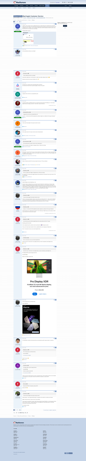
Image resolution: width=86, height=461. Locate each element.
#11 (55, 150)
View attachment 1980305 (27, 355)
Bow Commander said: (26, 141)
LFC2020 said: (25, 237)
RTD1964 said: (25, 170)
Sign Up (65, 25)
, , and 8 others (29, 155)
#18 (55, 235)
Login (65, 27)
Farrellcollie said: (25, 195)
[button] (21, 5)
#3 (55, 71)
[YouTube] (68, 2)
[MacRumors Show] (62, 2)
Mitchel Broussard (16, 437)
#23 (55, 363)
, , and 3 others (32, 164)
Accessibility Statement (21, 452)
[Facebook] (64, 2)
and (26, 146)
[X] (67, 2)
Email (14, 432)
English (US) (70, 453)
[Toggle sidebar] (72, 8)
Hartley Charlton (16, 440)
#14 (55, 180)
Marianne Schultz (45, 440)
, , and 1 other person (31, 45)
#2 (55, 49)
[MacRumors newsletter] (72, 2)
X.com (16, 432)
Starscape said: (25, 73)
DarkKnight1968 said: (26, 112)
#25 (55, 391)
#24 (55, 381)
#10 (55, 139)
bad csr (25, 17)
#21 (55, 338)
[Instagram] (65, 2)
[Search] (70, 8)
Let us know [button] (57, 2)
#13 (55, 168)
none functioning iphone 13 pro (40, 17)
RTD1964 (15, 17)
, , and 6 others (29, 135)
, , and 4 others (29, 189)
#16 (55, 204)
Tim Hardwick (45, 437)
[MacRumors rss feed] (70, 2)
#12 (55, 159)
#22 (55, 347)
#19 (55, 246)
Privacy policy (15, 452)
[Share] (54, 24)
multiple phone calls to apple (31, 17)
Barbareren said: (25, 219)
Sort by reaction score (50, 17)
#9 (55, 130)
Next (19, 21)
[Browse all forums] (69, 8)
